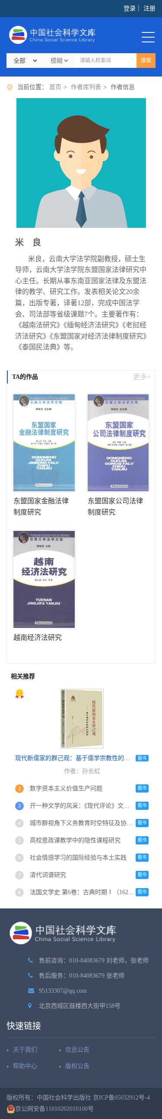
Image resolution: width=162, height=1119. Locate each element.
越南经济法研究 (37, 637)
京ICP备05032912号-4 (121, 1097)
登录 (130, 8)
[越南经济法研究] (44, 578)
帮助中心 (25, 1066)
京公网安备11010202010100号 (54, 1109)
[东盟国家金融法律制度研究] (44, 442)
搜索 (146, 61)
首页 (55, 87)
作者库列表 (86, 87)
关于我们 (25, 1049)
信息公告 (77, 1049)
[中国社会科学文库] (54, 35)
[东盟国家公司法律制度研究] (118, 442)
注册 (149, 8)
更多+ (142, 376)
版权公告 (77, 1066)
